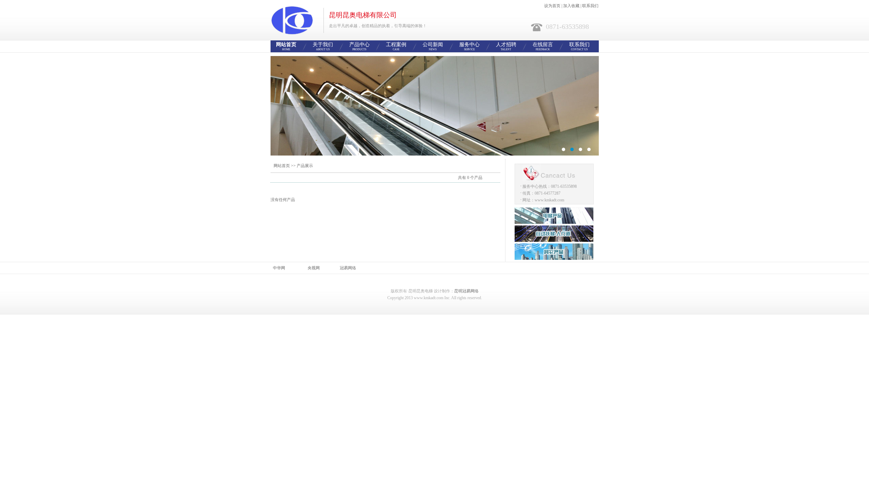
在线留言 (543, 46)
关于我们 (323, 46)
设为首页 (552, 5)
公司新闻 (433, 46)
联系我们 (590, 5)
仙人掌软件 (435, 106)
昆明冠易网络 (466, 291)
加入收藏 (571, 5)
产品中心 (359, 46)
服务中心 (469, 46)
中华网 (279, 268)
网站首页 (286, 46)
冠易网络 (348, 268)
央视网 (314, 268)
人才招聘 (506, 46)
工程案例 (396, 46)
